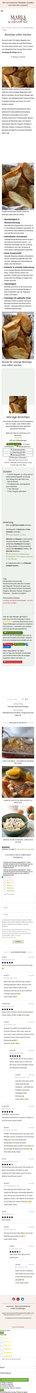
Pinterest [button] (9, 644)
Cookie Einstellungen (18, 1308)
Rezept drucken (14, 444)
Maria (6, 975)
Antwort (31, 957)
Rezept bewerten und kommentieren (14, 1380)
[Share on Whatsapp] (27, 699)
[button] (15, 437)
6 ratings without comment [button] (24, 849)
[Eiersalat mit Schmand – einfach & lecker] (18, 821)
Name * (2, 1367)
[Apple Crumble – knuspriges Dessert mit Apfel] (18, 742)
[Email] (22, 1299)
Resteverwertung (17, 27)
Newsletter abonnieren (13, 662)
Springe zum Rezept (18, 57)
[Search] (34, 11)
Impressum (10, 1306)
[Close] (2, 1333)
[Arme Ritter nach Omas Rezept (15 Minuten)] (18, 782)
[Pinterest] (18, 1299)
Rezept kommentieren (13, 633)
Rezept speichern (24, 446)
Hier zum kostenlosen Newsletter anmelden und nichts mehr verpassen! (18, 4)
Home (3, 27)
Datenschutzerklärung (22, 1306)
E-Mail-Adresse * (6, 1373)
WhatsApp (20, 644)
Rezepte (9, 27)
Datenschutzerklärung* (9, 937)
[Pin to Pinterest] (25, 699)
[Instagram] (13, 1299)
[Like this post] (23, 699)
